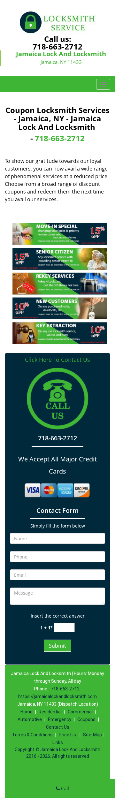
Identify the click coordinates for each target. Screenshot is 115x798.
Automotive (30, 719)
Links (57, 742)
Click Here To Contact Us (57, 359)
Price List (68, 734)
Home (26, 711)
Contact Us (57, 727)
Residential (50, 711)
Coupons (86, 719)
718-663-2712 (57, 46)
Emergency (59, 719)
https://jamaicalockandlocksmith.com (57, 696)
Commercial (80, 711)
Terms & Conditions (32, 734)
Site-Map (92, 734)
